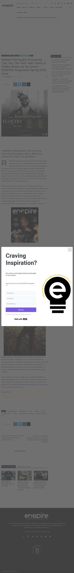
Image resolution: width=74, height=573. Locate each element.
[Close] (70, 250)
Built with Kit (21, 319)
